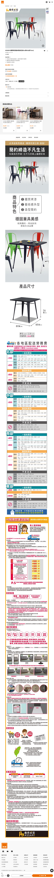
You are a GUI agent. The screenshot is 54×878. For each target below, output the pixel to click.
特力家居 (3, 864)
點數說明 (35, 862)
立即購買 (21, 875)
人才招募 (3, 866)
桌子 (11, 6)
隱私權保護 (45, 864)
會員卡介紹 (35, 859)
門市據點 (3, 859)
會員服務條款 (46, 862)
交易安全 (45, 866)
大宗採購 (26, 859)
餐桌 (15, 6)
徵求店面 (26, 857)
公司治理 (15, 862)
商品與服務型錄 (5, 862)
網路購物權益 (46, 859)
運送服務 (36, 137)
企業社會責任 (16, 864)
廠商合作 (26, 862)
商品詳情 (18, 137)
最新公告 (3, 857)
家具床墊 (7, 6)
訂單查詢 (35, 857)
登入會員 (9, 71)
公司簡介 (15, 857)
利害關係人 (15, 866)
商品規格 (24, 137)
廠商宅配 (9, 87)
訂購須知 (30, 137)
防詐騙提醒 (45, 857)
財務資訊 (15, 859)
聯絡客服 (35, 866)
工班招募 (26, 864)
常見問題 (35, 864)
